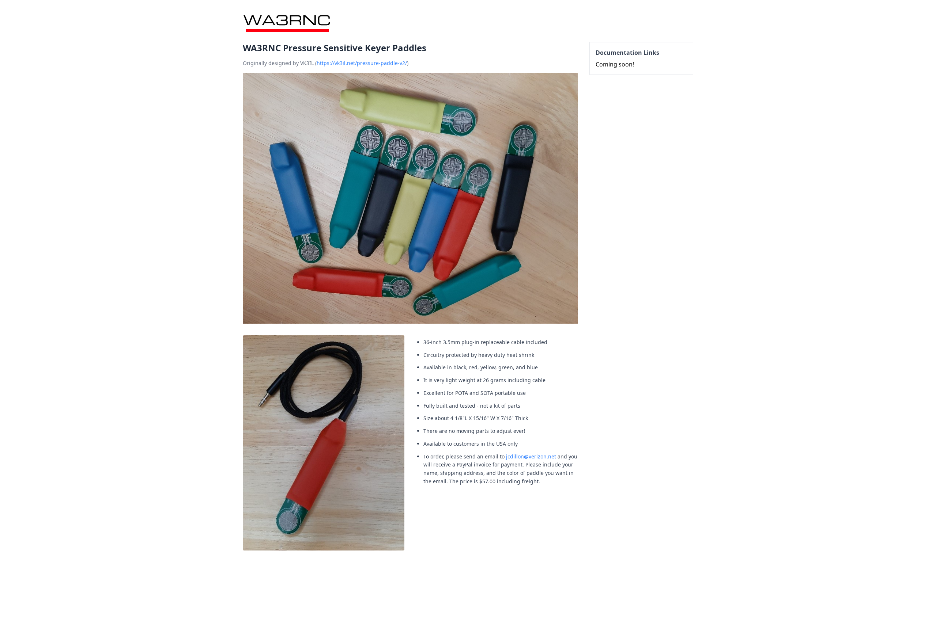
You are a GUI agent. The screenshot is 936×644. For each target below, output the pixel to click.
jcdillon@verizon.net (531, 456)
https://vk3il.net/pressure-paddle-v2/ (362, 63)
